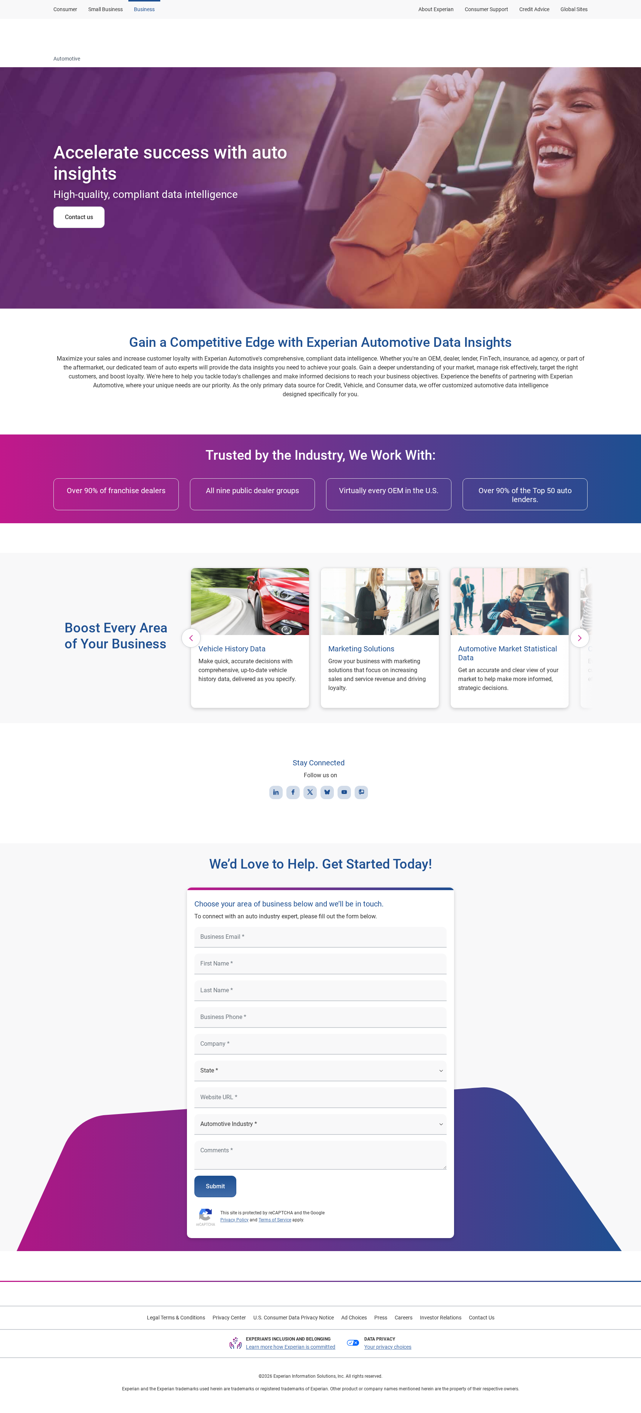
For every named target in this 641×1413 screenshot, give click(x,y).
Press (380, 1318)
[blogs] (361, 792)
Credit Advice (534, 9)
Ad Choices (354, 1318)
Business (144, 9)
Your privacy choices (387, 1347)
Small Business (105, 9)
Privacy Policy (234, 1219)
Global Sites (574, 9)
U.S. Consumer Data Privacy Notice (293, 1318)
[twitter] (310, 792)
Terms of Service (275, 1219)
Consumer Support (486, 9)
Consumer (65, 9)
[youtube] (344, 792)
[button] (246, 34)
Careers (403, 1318)
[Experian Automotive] (89, 34)
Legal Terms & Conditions (176, 1318)
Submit (215, 1186)
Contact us (79, 217)
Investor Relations (440, 1318)
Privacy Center (229, 1318)
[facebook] (293, 792)
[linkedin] (276, 792)
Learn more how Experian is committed (290, 1347)
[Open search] (580, 34)
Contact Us (481, 1318)
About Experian (436, 9)
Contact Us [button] (493, 34)
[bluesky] (327, 792)
